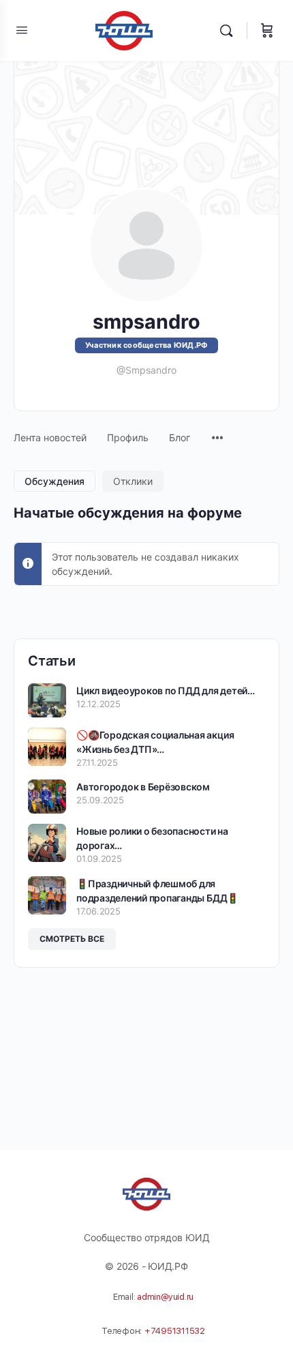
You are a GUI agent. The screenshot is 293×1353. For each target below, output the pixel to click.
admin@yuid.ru (165, 1297)
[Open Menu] (22, 29)
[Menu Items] (217, 431)
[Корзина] (267, 30)
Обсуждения (54, 481)
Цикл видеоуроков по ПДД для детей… (165, 690)
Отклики (133, 481)
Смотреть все (72, 939)
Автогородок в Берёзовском (143, 786)
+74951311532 (174, 1331)
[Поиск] (229, 30)
